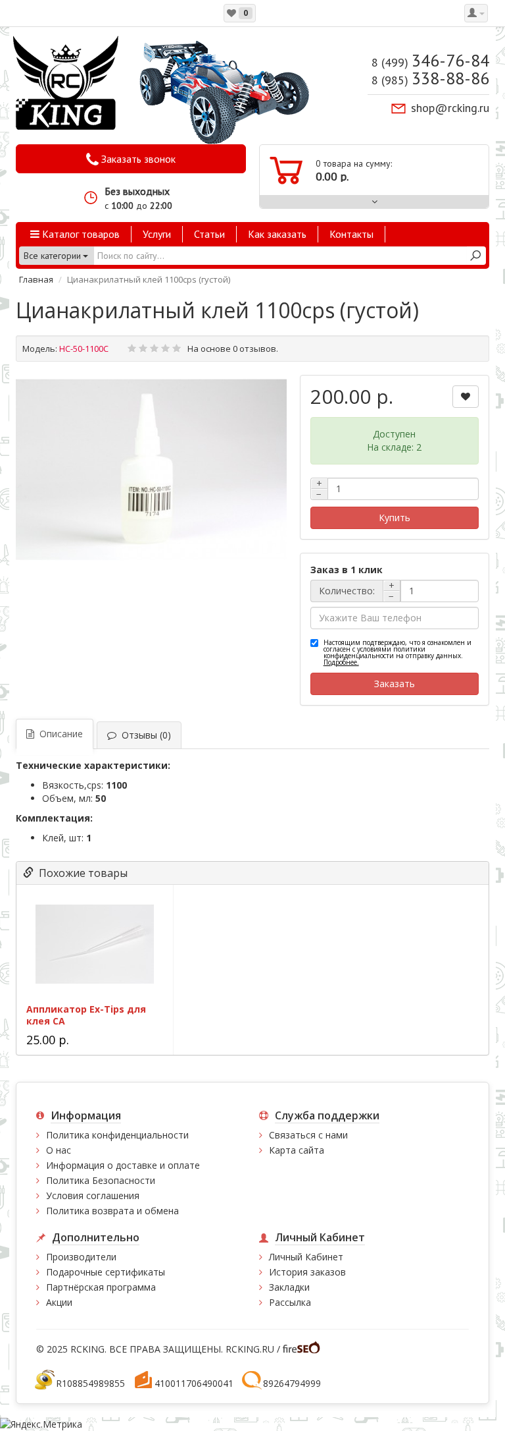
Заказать (394, 683)
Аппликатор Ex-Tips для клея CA (86, 1015)
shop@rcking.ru (450, 107)
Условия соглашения (92, 1195)
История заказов (307, 1272)
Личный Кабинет (306, 1256)
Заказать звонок (137, 158)
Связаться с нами (308, 1135)
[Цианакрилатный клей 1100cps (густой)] (151, 470)
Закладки (289, 1287)
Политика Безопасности (100, 1180)
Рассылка (290, 1302)
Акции (59, 1302)
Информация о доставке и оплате (123, 1165)
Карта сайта (296, 1150)
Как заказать (277, 233)
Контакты (351, 233)
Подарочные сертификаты (105, 1272)
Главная (36, 279)
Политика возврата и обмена (112, 1210)
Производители (81, 1256)
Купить (394, 517)
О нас (58, 1150)
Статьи (209, 233)
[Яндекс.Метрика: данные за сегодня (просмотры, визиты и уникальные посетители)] (41, 1424)
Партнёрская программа (101, 1287)
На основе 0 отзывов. (232, 348)
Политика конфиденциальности (117, 1135)
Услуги (157, 233)
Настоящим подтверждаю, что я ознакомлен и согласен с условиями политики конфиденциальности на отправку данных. (397, 652)
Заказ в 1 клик (346, 569)
